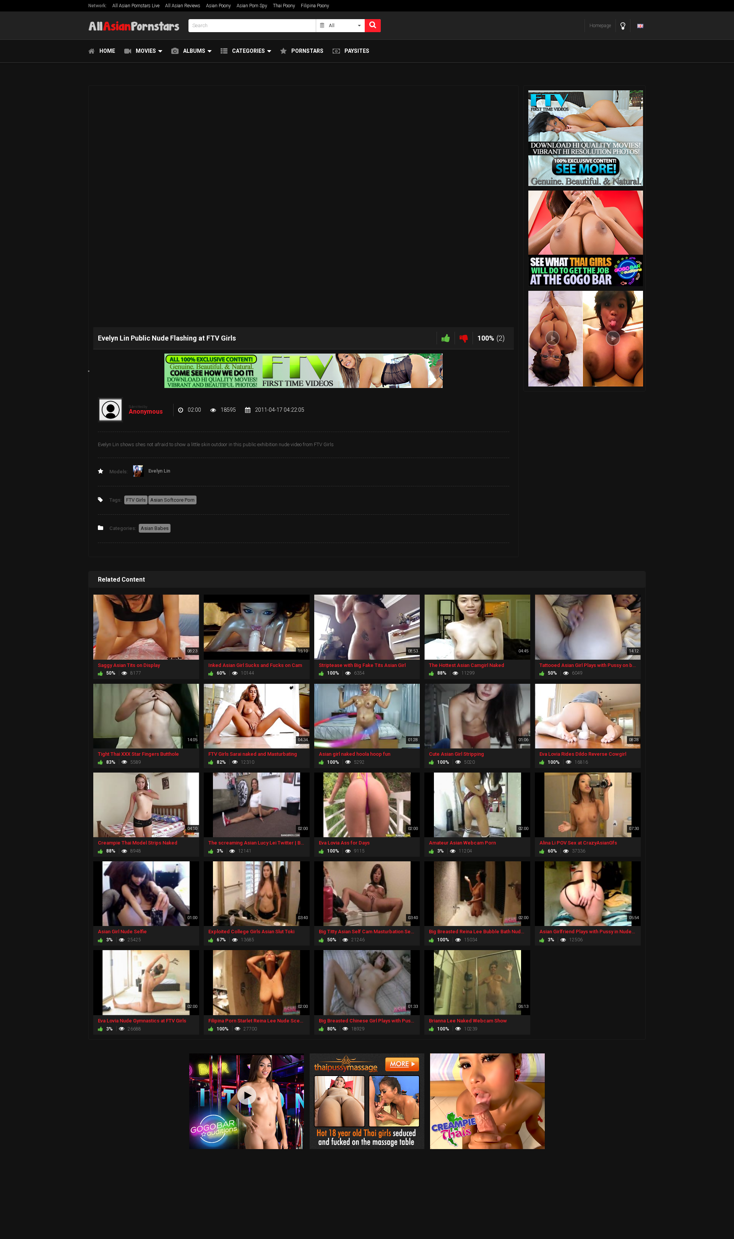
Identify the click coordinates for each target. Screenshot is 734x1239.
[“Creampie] (487, 1101)
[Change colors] (622, 26)
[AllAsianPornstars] (136, 25)
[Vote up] (446, 338)
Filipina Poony (315, 5)
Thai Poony (284, 5)
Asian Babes (155, 528)
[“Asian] (367, 1101)
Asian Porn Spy (252, 5)
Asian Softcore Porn (172, 500)
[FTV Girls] (303, 370)
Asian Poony (218, 5)
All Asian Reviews (182, 5)
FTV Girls (136, 500)
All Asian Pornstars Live (135, 5)
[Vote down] (464, 338)
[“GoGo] (246, 1101)
